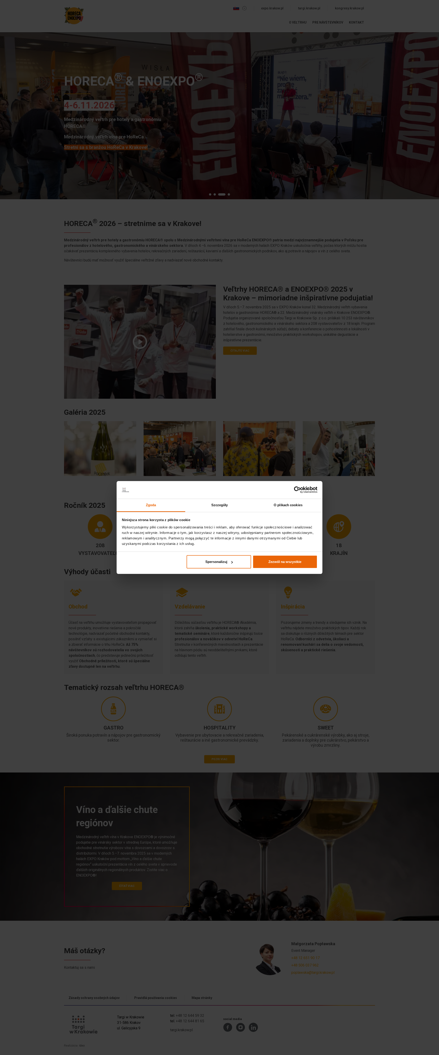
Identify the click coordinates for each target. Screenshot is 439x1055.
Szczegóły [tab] (219, 505)
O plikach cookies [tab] (288, 505)
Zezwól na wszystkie (284, 562)
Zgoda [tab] (151, 505)
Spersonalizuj (216, 562)
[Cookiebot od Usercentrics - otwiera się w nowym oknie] (297, 490)
